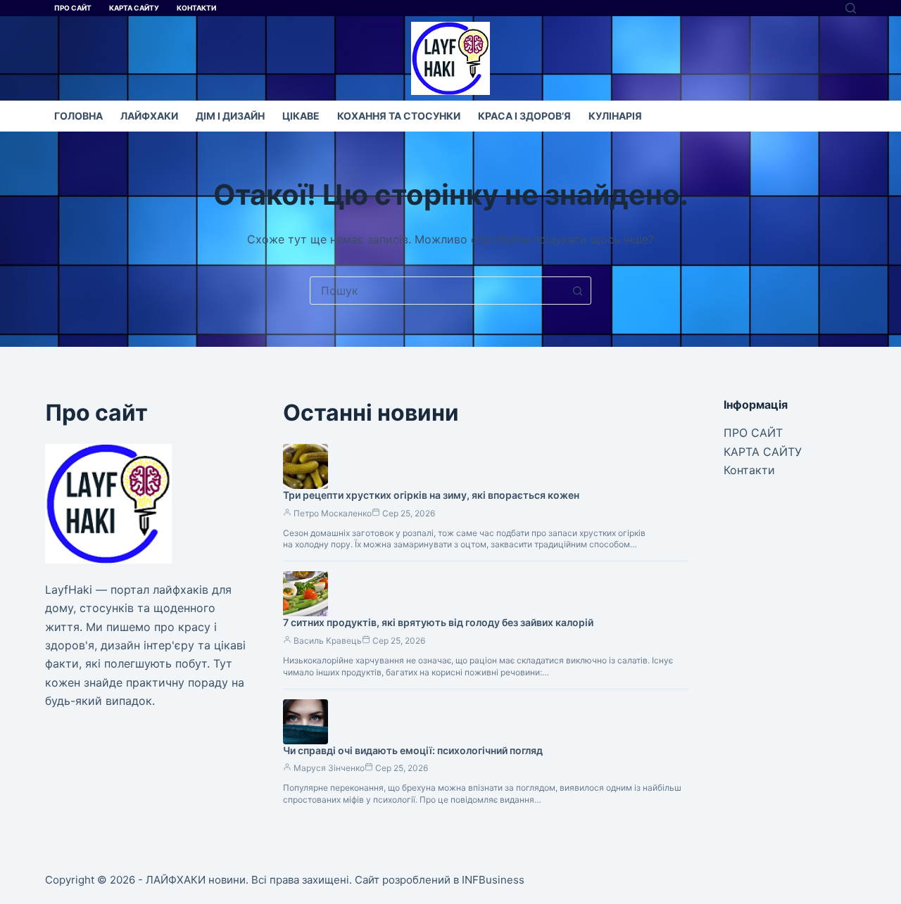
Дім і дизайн (230, 116)
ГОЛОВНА (78, 116)
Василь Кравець (328, 640)
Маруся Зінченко (329, 768)
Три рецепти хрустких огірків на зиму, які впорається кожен (431, 495)
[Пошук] (850, 8)
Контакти (196, 8)
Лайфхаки (149, 116)
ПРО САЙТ (73, 8)
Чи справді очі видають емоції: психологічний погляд (413, 750)
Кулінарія (615, 116)
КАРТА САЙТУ (134, 8)
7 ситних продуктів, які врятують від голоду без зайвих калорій (438, 622)
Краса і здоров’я (524, 116)
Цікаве (301, 116)
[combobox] (437, 290)
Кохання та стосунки (398, 116)
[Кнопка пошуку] (577, 290)
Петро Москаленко (333, 513)
